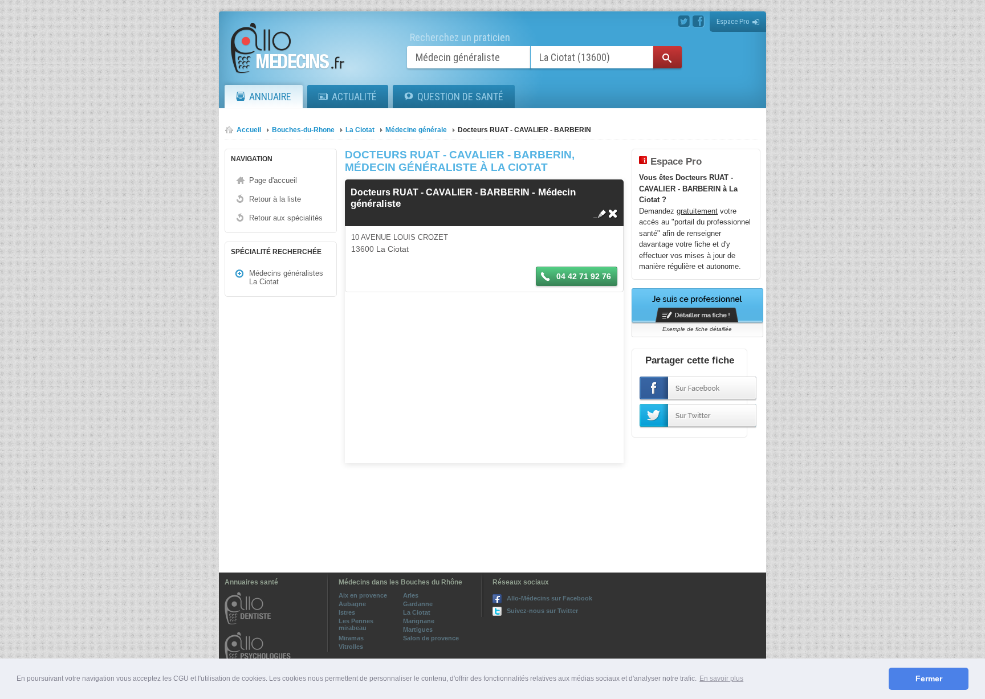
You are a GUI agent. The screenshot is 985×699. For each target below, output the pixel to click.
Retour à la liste (275, 199)
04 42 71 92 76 (582, 276)
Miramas (351, 638)
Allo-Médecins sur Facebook (549, 598)
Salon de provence (431, 638)
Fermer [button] (928, 678)
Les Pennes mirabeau (356, 624)
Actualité (354, 97)
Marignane (418, 621)
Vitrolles (351, 646)
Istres (347, 612)
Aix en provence (363, 595)
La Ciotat (416, 612)
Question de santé (460, 97)
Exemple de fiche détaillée (697, 329)
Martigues (418, 629)
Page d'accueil (273, 180)
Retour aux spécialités (286, 218)
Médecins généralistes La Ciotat (286, 277)
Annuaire (270, 97)
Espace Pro (733, 21)
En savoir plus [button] (721, 678)
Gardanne (418, 603)
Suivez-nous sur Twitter (542, 610)
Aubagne (352, 603)
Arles (410, 595)
